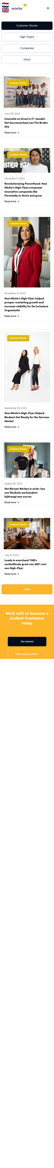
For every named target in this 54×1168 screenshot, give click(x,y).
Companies (27, 48)
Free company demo (27, 654)
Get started (27, 641)
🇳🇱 (5, 5)
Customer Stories (27, 25)
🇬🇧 (5, 10)
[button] (48, 8)
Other (27, 59)
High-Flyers (27, 36)
